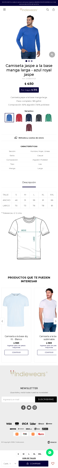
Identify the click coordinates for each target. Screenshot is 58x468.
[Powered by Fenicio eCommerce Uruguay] (52, 442)
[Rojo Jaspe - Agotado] (19, 117)
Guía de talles (29, 458)
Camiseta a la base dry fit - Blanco (16, 338)
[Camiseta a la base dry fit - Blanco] (16, 310)
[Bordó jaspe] (29, 127)
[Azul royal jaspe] (9, 117)
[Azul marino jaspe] (29, 117)
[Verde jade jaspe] (48, 117)
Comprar (35, 463)
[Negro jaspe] (38, 117)
